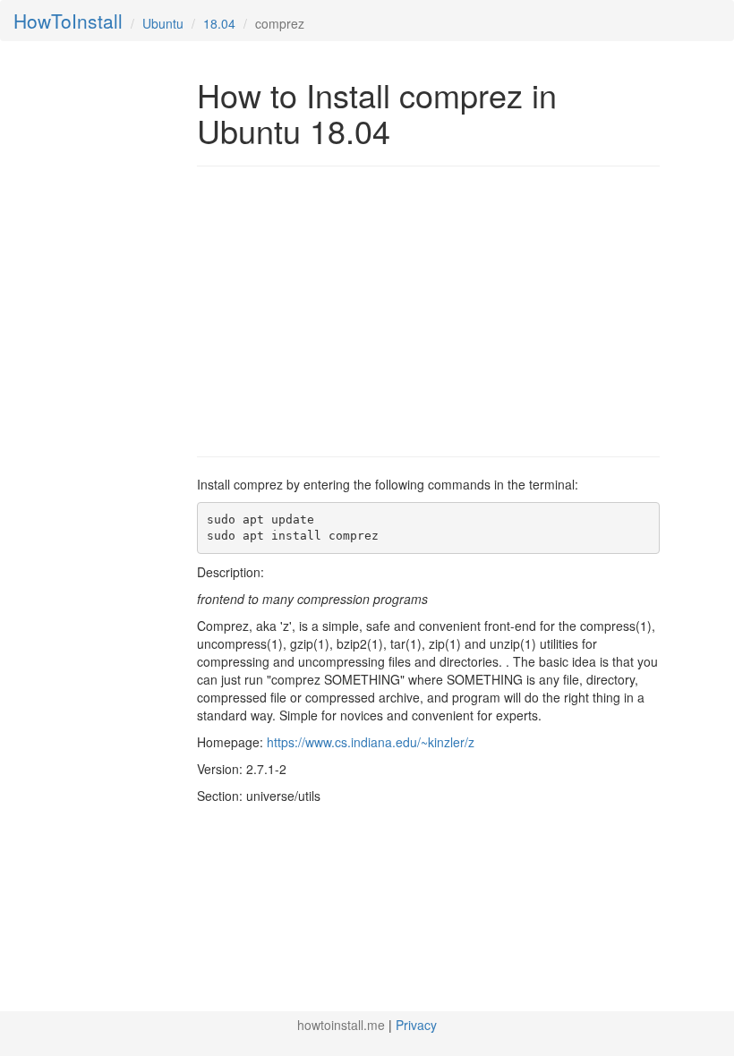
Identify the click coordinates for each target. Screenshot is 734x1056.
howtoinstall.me (341, 1025)
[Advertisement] (347, 309)
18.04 (219, 23)
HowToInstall (68, 20)
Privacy (416, 1025)
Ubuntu (163, 23)
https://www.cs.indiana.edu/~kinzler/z (370, 742)
